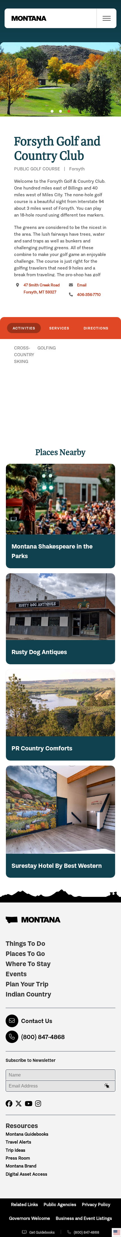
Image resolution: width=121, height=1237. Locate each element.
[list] (60, 377)
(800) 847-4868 (43, 1037)
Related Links (24, 1204)
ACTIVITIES (24, 328)
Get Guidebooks (42, 1232)
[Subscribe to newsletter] (106, 1086)
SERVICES (59, 328)
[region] (60, 79)
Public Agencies (60, 1204)
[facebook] (9, 1104)
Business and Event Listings (84, 1218)
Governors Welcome (29, 1218)
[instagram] (38, 1104)
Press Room (18, 1158)
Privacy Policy (96, 1204)
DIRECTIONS (96, 328)
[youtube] (28, 1104)
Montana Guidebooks (27, 1134)
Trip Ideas (15, 1150)
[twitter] (18, 1104)
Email (81, 285)
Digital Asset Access (26, 1174)
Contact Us (36, 1021)
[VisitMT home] (25, 18)
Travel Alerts (18, 1142)
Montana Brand (21, 1166)
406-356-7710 (89, 294)
